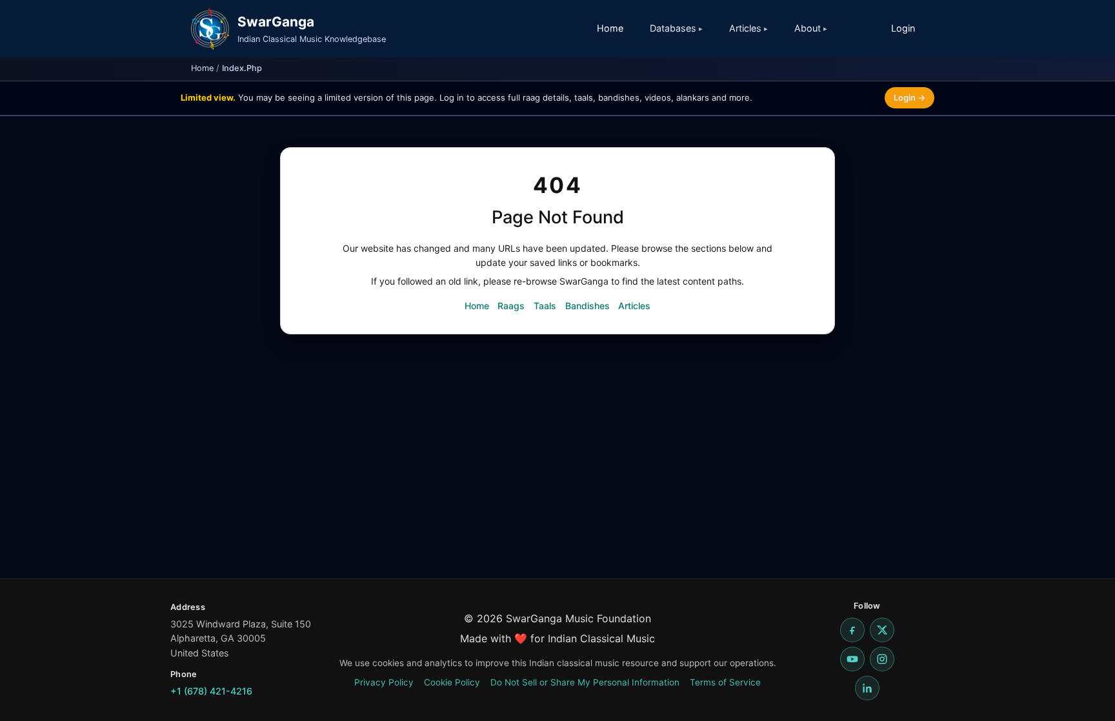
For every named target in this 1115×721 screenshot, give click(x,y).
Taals (545, 305)
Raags (511, 305)
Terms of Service (725, 682)
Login (903, 28)
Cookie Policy (452, 682)
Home (610, 28)
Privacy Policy (384, 682)
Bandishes (587, 305)
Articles (634, 305)
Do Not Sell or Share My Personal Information (584, 682)
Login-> (909, 97)
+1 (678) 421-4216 (211, 690)
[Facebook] (852, 630)
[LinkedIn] (867, 688)
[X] (882, 630)
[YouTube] (852, 659)
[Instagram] (882, 659)
